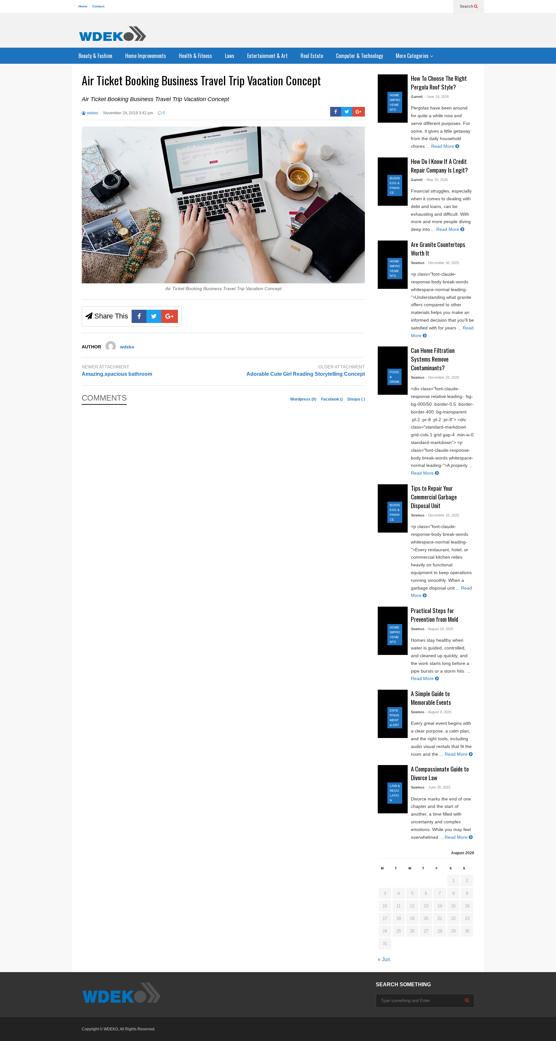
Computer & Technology (359, 56)
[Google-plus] (358, 112)
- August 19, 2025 (439, 629)
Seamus (417, 263)
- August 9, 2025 (438, 712)
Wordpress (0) (303, 399)
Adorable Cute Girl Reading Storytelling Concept (305, 374)
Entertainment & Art (267, 56)
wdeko (92, 113)
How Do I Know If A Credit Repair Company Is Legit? (439, 165)
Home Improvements (145, 56)
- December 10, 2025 (442, 515)
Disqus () (356, 399)
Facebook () (332, 399)
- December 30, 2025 (442, 263)
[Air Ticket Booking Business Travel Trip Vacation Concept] (223, 281)
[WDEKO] (112, 33)
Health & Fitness (195, 56)
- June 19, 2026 (436, 97)
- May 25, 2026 (436, 180)
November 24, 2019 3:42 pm (128, 113)
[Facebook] (335, 112)
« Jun (384, 959)
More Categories (413, 56)
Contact (98, 6)
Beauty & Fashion (95, 56)
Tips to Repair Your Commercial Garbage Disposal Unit (434, 497)
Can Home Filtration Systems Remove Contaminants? (433, 359)
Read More (443, 146)
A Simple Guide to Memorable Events (431, 697)
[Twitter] (346, 112)
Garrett (417, 97)
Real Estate (312, 56)
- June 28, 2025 (438, 787)
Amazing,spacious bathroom (117, 374)
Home (83, 6)
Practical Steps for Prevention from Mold (434, 614)
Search (467, 6)
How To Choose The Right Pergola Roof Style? (439, 82)
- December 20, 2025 (442, 377)
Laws (229, 56)
